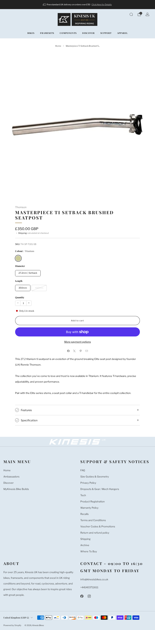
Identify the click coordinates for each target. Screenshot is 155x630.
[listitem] (78, 4)
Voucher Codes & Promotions (97, 526)
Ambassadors (11, 476)
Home (7, 470)
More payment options (77, 341)
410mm (39, 288)
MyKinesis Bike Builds (16, 489)
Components (68, 33)
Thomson (20, 207)
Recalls (84, 513)
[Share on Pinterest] (81, 351)
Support (106, 33)
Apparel (122, 33)
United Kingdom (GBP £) (16, 617)
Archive (84, 545)
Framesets (47, 33)
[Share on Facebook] (68, 351)
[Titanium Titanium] (18, 258)
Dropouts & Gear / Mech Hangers (99, 489)
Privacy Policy (88, 482)
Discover (88, 33)
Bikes (30, 33)
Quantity (19, 297)
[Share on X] (74, 351)
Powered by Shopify (12, 625)
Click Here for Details (101, 4)
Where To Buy (88, 551)
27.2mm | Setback (28, 273)
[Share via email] (87, 351)
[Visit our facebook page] (81, 596)
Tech (83, 495)
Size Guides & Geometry (94, 476)
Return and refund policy (94, 532)
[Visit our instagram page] (89, 596)
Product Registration (92, 501)
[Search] (131, 14)
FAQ (82, 470)
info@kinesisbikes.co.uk (94, 579)
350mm (23, 288)
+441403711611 (89, 587)
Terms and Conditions (93, 520)
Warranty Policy (89, 507)
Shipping (22, 233)
